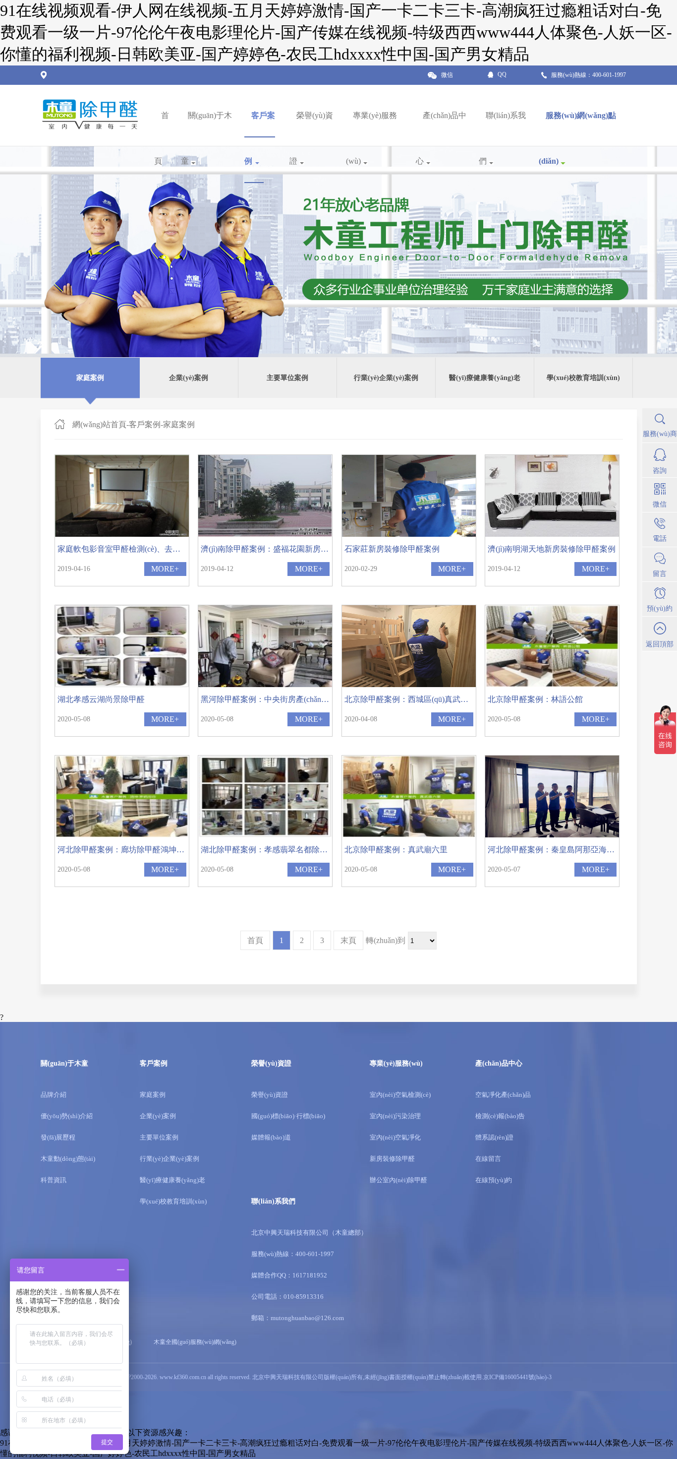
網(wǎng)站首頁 (99, 424)
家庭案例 (179, 424)
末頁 (348, 940)
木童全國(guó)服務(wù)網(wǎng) (195, 1341)
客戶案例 (145, 424)
